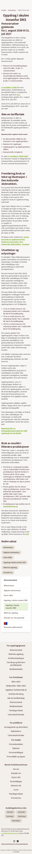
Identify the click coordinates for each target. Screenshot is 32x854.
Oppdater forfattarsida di (16, 690)
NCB (27, 534)
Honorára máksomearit (13, 627)
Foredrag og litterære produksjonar (16, 663)
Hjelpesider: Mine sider (16, 685)
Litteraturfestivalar (16, 714)
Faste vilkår (7, 557)
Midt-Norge (21, 816)
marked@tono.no (10, 506)
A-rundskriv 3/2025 (9, 87)
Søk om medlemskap (16, 698)
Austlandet (21, 812)
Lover (16, 789)
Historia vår (16, 785)
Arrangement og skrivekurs (16, 727)
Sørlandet (10, 812)
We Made (16, 851)
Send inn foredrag (16, 694)
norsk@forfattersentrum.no (10, 833)
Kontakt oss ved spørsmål (14, 618)
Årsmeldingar (16, 781)
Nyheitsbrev (16, 731)
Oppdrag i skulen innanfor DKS (12, 606)
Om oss (16, 769)
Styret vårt (16, 777)
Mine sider (16, 681)
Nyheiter (16, 748)
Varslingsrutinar (16, 710)
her (18, 95)
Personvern (16, 798)
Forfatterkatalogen (16, 658)
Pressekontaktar (16, 744)
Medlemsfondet (16, 669)
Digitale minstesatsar (11, 552)
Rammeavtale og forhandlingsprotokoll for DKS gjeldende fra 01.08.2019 (14, 430)
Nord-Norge (16, 821)
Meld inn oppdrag (10, 567)
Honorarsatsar (12, 10)
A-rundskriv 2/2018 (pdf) (18, 156)
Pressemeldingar (16, 752)
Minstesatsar (8, 547)
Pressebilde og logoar (16, 756)
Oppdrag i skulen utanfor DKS (14, 562)
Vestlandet (10, 816)
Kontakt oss (7, 572)
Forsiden (3, 10)
